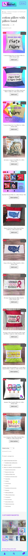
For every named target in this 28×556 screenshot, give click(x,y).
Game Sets (7, 478)
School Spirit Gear (9, 501)
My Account (4, 553)
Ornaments (7, 497)
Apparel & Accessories (10, 469)
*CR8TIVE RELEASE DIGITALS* (10, 460)
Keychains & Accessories (10, 488)
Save (5, 32)
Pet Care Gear (8, 499)
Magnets (7, 490)
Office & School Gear (10, 494)
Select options (14, 197)
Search (14, 553)
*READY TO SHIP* (8, 465)
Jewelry (7, 485)
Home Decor (8, 483)
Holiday (7, 481)
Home (5, 11)
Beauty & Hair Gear (9, 472)
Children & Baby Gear (10, 474)
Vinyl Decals (8, 506)
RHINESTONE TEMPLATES (11, 462)
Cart (21, 552)
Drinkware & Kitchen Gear (11, 476)
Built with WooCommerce (16, 550)
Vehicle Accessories (9, 504)
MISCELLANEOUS (9, 492)
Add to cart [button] (14, 59)
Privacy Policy (5, 550)
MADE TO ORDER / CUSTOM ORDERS (12, 467)
